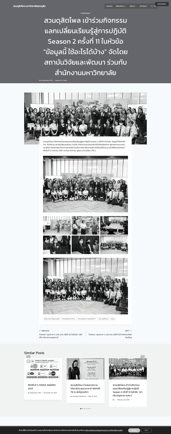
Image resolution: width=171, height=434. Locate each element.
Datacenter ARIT (47, 80)
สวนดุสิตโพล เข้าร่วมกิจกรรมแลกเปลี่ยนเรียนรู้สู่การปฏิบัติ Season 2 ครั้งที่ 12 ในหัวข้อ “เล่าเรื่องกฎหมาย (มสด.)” (127, 390)
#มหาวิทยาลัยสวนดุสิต (52, 319)
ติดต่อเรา (143, 6)
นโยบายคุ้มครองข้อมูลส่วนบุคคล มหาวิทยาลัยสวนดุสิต (104, 430)
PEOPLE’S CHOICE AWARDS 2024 (42, 386)
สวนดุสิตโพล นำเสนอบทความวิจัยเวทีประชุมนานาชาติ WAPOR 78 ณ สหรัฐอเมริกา (85, 388)
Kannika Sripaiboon (79, 396)
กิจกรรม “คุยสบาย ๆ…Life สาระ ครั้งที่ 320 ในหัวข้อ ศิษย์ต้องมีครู (110, 334)
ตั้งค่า (146, 430)
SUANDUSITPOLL (68, 319)
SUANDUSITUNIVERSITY (87, 319)
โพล (112, 319)
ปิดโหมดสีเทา (162, 4)
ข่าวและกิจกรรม (85, 13)
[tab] (80, 408)
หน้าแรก (109, 6)
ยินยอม (134, 430)
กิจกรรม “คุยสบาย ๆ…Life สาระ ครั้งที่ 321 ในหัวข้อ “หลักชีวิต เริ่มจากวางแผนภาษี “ (60, 334)
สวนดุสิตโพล (103, 319)
